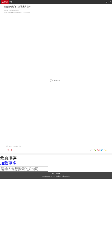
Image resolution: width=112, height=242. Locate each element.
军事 (11, 2)
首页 (53, 173)
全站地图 (58, 173)
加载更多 (8, 163)
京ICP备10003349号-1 (47, 176)
